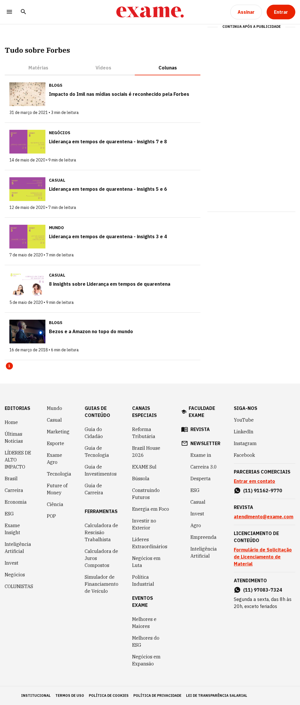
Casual (54, 420)
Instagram (245, 443)
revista (200, 429)
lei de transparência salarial (216, 695)
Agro (195, 525)
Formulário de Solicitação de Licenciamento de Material (263, 557)
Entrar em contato (254, 481)
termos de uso (69, 695)
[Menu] (9, 12)
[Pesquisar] (23, 12)
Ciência (55, 504)
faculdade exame (202, 411)
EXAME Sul (144, 467)
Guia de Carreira (94, 489)
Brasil (11, 478)
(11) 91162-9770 (262, 490)
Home (11, 422)
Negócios (15, 575)
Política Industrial (143, 580)
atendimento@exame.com (263, 517)
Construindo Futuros (146, 493)
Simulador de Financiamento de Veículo (101, 584)
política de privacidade (157, 695)
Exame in (200, 455)
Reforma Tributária (143, 432)
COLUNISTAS (19, 586)
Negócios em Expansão (146, 660)
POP (51, 516)
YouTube (244, 420)
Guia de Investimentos (101, 470)
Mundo (54, 408)
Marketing (58, 432)
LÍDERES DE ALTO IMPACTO (18, 460)
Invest (11, 563)
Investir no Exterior (144, 524)
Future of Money (57, 489)
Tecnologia (59, 474)
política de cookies (109, 695)
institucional (36, 695)
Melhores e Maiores (144, 622)
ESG (9, 514)
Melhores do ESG (145, 641)
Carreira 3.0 (203, 467)
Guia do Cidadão (94, 432)
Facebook (244, 455)
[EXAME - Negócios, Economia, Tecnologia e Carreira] (150, 12)
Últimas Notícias (14, 437)
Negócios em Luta (146, 561)
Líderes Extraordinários (149, 543)
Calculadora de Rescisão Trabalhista (101, 532)
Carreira (14, 490)
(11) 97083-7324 (262, 590)
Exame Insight (12, 528)
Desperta (200, 478)
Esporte (55, 443)
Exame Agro (54, 458)
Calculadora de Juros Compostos (101, 558)
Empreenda (203, 537)
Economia (16, 502)
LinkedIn (243, 432)
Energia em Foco (150, 509)
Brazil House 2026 (146, 451)
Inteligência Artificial (18, 547)
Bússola (140, 478)
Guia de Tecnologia (97, 451)
